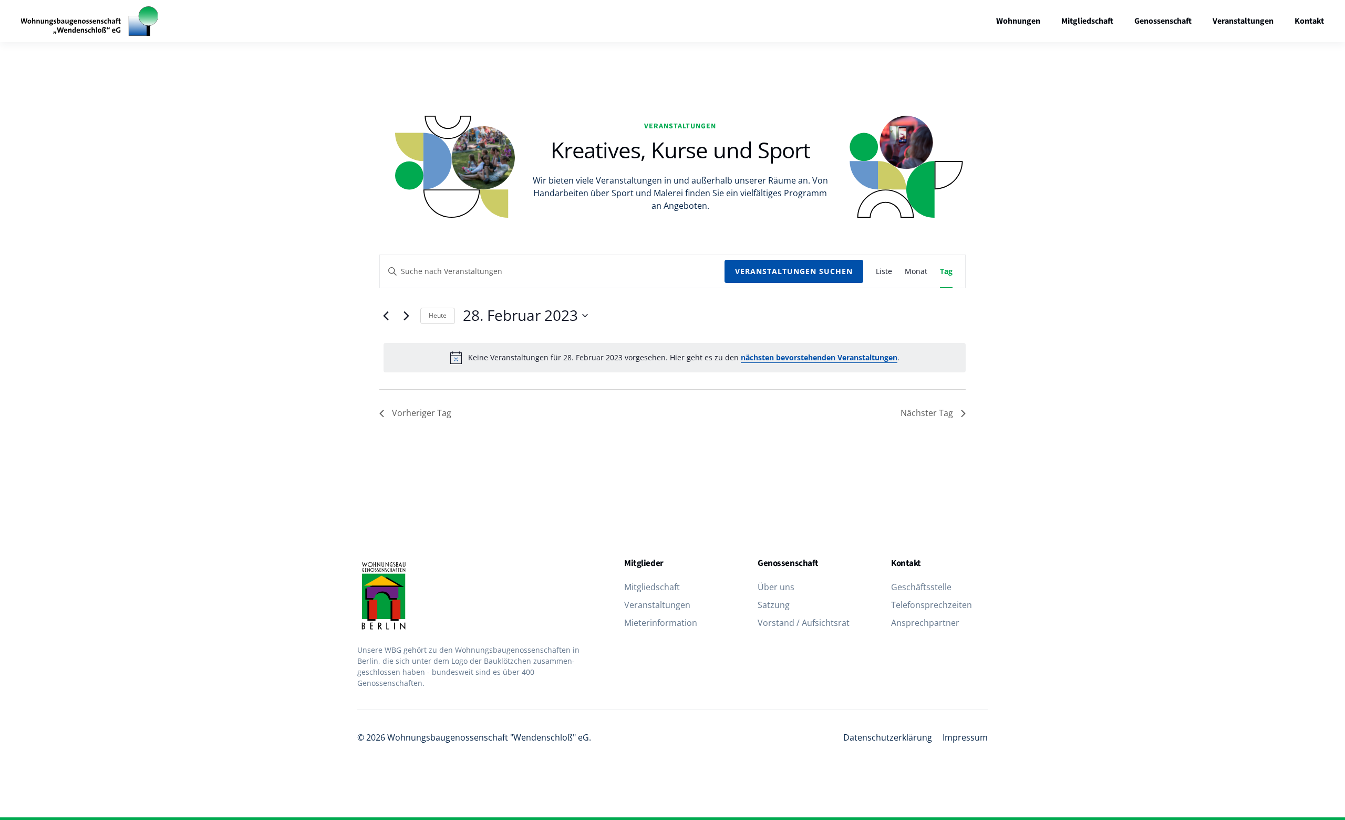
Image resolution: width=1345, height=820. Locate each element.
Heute (438, 315)
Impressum (965, 737)
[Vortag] (385, 315)
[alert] (675, 357)
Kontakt (1309, 21)
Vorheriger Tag (421, 413)
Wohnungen (1018, 21)
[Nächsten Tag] (406, 315)
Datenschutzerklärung (887, 737)
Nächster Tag (927, 413)
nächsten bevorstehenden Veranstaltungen (819, 357)
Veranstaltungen (1243, 21)
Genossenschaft (1163, 21)
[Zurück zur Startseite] (89, 21)
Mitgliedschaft (1087, 21)
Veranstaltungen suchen (794, 271)
